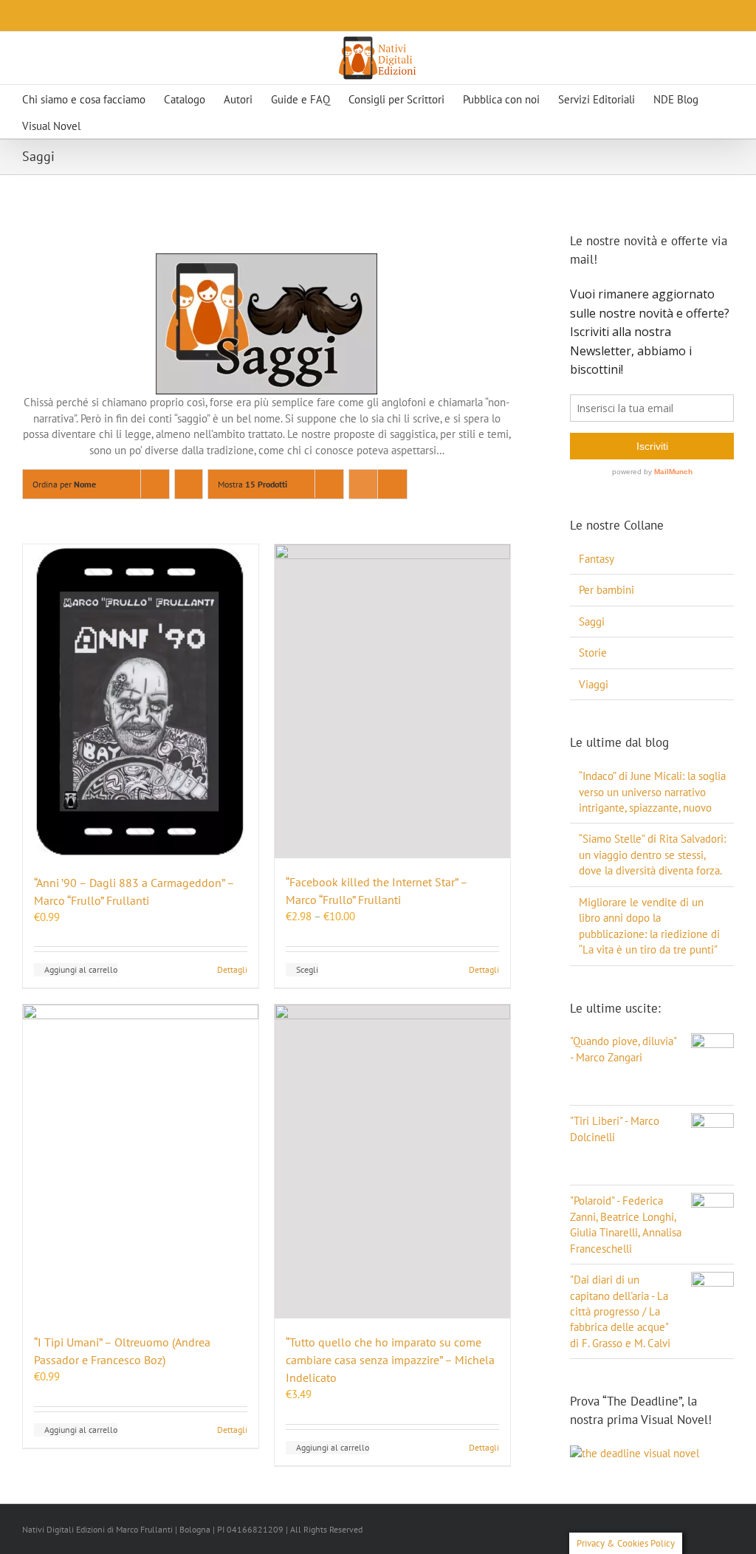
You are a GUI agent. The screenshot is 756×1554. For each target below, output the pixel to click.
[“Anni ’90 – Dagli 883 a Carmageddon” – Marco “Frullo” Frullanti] (140, 701)
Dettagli (232, 969)
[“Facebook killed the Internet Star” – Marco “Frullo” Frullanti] (392, 701)
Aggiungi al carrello (80, 969)
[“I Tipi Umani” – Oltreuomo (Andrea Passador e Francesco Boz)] (140, 1161)
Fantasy (596, 559)
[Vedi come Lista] (392, 484)
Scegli (307, 969)
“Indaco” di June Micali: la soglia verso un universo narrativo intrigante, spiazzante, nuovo (652, 792)
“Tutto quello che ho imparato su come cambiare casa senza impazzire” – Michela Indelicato (390, 1360)
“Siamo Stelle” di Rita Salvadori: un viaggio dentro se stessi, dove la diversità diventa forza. (652, 854)
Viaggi (593, 684)
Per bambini (606, 590)
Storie (593, 653)
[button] (130, 125)
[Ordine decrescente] (188, 484)
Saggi (592, 622)
